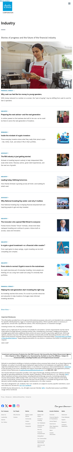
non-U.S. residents (25, 385)
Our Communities (41, 438)
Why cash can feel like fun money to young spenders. (21, 94)
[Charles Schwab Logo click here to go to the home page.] (13, 7)
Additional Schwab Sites (19, 397)
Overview (52, 414)
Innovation (28, 423)
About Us (3, 414)
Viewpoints (28, 426)
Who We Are (16, 414)
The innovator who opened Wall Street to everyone (20, 222)
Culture (27, 421)
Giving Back (40, 436)
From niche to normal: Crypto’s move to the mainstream (22, 266)
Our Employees (41, 423)
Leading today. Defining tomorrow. (14, 180)
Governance (53, 423)
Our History (4, 422)
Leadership (4, 417)
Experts (63, 419)
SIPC (66, 374)
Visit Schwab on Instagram (18, 406)
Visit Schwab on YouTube (10, 406)
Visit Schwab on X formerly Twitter (6, 406)
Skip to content (5, 1)
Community (28, 418)
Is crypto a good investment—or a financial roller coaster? (23, 245)
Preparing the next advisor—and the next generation (21, 115)
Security (39, 429)
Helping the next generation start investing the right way (22, 290)
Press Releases (65, 417)
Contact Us (28, 397)
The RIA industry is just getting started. (16, 156)
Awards (3, 419)
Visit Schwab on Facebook (2, 406)
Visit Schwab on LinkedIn (14, 406)
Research (64, 422)
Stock (51, 430)
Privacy (2, 397)
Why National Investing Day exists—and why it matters (22, 201)
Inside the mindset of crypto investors (15, 136)
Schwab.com (9, 397)
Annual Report (53, 421)
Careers (15, 417)
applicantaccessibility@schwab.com (31, 370)
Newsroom (64, 414)
